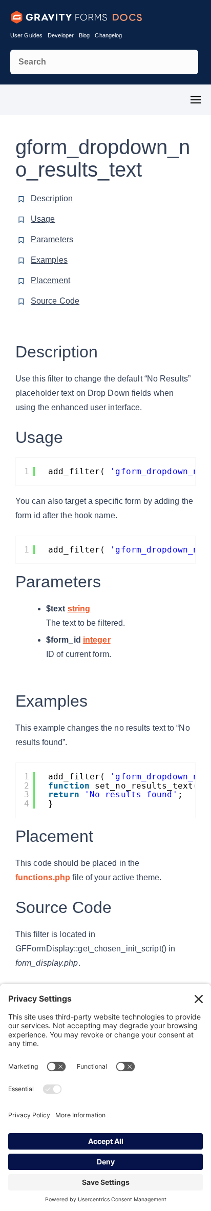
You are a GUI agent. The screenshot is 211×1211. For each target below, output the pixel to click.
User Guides (26, 35)
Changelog (108, 35)
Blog (84, 35)
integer (97, 639)
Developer (61, 35)
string (79, 608)
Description (52, 198)
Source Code (55, 300)
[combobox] (104, 62)
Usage (43, 219)
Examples (49, 260)
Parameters (52, 239)
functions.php (42, 877)
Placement (50, 280)
